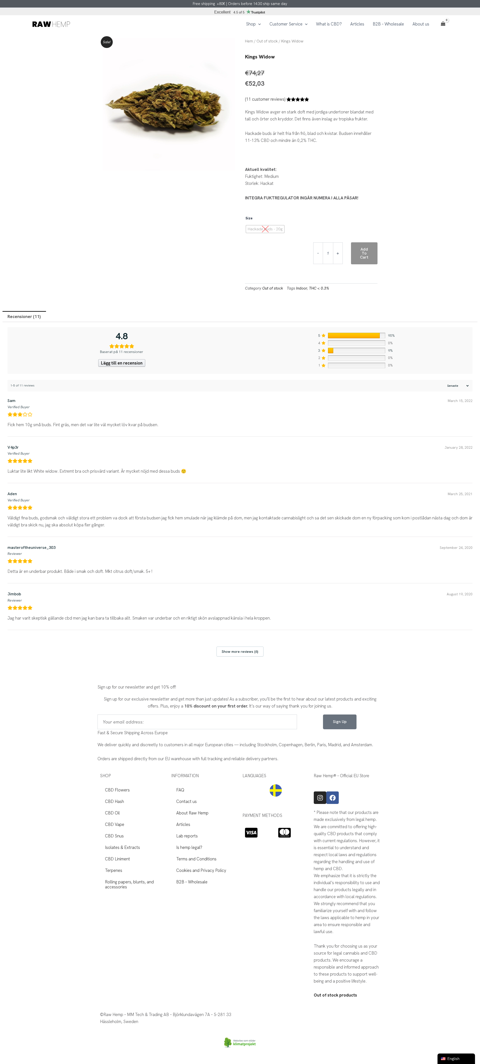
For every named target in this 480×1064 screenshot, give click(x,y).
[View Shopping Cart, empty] (443, 23)
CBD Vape (114, 824)
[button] (258, 23)
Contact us (186, 801)
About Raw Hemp (192, 813)
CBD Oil (112, 813)
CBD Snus (114, 836)
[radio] (265, 229)
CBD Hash (114, 801)
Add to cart (364, 253)
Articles (183, 824)
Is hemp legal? (189, 847)
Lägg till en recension (121, 363)
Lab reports (187, 836)
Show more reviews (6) (240, 651)
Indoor (301, 288)
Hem (249, 41)
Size (249, 218)
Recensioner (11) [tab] (24, 316)
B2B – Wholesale (192, 882)
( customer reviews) (265, 99)
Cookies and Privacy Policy (201, 870)
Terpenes (113, 870)
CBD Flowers (117, 790)
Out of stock (267, 41)
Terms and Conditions (196, 859)
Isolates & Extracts (122, 847)
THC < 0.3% (319, 288)
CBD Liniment (117, 859)
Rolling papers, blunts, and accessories (129, 884)
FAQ (180, 790)
